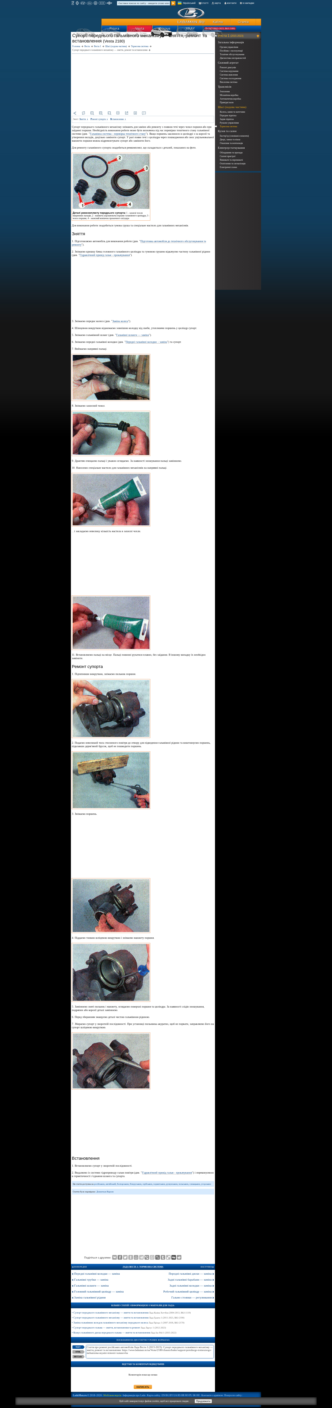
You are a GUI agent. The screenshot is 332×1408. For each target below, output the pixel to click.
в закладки (248, 3)
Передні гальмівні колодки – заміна (146, 342)
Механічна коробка (229, 95)
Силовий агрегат (228, 62)
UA (175, 1395)
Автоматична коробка (230, 98)
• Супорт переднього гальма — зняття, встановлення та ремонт (119, 1327)
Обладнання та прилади (231, 152)
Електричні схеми (228, 167)
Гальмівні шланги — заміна (132, 335)
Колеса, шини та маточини (232, 111)
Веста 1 (230, 35)
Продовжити (203, 1401)
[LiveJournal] (157, 1257)
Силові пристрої (227, 156)
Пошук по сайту (233, 1395)
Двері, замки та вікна (230, 139)
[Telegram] (141, 1257)
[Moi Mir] (136, 1257)
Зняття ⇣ (83, 119)
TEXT (78, 1347)
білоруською (135, 1184)
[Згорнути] (258, 36)
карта (218, 3)
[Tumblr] (163, 1257)
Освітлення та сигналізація (233, 163)
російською (99, 1184)
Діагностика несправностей (233, 58)
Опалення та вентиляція (231, 143)
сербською (147, 1184)
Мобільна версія (112, 1395)
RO (187, 1395)
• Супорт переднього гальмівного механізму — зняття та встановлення (131, 1312)
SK (194, 1395)
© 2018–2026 (87, 1395)
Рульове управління (229, 122)
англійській (111, 1184)
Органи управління (229, 47)
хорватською (159, 1184)
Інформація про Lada (134, 1395)
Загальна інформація (231, 42)
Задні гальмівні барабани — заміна (190, 1279)
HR (183, 1395)
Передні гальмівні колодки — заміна (97, 1273)
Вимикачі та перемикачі (231, 160)
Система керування (229, 71)
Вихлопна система (228, 82)
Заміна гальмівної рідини (90, 1297)
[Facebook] (120, 1257)
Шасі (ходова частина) (232, 107)
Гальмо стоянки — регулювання (191, 1297)
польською (183, 1184)
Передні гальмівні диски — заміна (190, 1273)
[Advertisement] (143, 82)
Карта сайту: (154, 1395)
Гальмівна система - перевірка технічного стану (118, 133)
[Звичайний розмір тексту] (109, 113)
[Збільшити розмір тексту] (101, 113)
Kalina (218, 22)
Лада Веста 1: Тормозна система (143, 1267)
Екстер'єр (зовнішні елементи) (234, 136)
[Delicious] (168, 1257)
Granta (243, 22)
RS (179, 1395)
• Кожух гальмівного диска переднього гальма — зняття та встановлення (124, 1332)
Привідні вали (226, 102)
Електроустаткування (231, 147)
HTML (78, 1352)
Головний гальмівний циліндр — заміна (99, 1291)
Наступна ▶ (207, 1267)
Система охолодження (230, 78)
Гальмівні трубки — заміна (91, 1279)
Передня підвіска (228, 115)
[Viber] (146, 1257)
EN (163, 1395)
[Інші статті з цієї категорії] (118, 113)
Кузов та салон (227, 131)
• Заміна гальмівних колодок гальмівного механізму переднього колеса (128, 1322)
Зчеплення (225, 91)
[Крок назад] (75, 113)
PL (190, 1395)
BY (171, 1395)
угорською (206, 1184)
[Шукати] (173, 3)
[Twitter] (125, 1257)
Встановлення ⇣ (118, 119)
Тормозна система (228, 126)
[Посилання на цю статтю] (126, 113)
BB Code (78, 1357)
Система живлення (229, 74)
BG (167, 1395)
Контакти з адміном (212, 1395)
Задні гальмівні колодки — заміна (190, 1285)
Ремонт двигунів (228, 67)
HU (198, 1395)
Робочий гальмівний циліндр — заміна (187, 1291)
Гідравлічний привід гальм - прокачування (105, 255)
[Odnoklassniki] (130, 1257)
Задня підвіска (227, 119)
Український (189, 3)
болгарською (123, 1184)
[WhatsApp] (152, 1257)
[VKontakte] (114, 1257)
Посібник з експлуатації (231, 50)
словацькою (194, 1184)
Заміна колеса (120, 321)
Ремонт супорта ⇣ (99, 119)
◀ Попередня (79, 1267)
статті (205, 3)
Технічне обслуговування (232, 54)
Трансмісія (224, 86)
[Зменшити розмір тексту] (92, 113)
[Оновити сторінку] (83, 113)
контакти (232, 3)
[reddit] (179, 1257)
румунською (172, 1184)
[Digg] (173, 1257)
